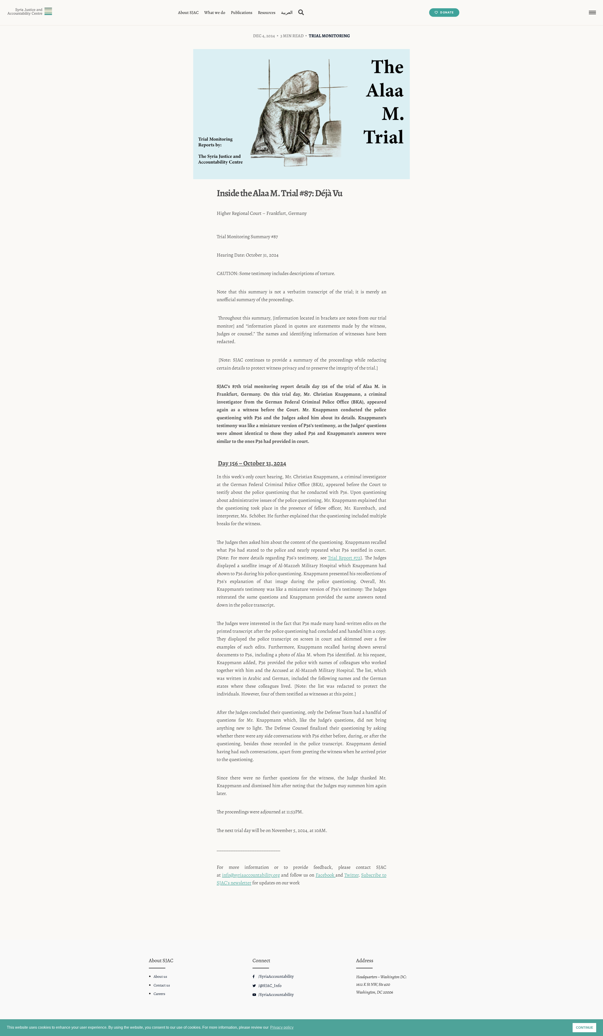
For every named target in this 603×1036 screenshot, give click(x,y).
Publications (241, 12)
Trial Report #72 (344, 557)
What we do (214, 12)
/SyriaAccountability (275, 976)
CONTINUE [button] (584, 1027)
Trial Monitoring (329, 36)
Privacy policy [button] (281, 1027)
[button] (592, 12)
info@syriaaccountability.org (251, 875)
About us (160, 976)
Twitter (351, 875)
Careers (159, 993)
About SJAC (188, 12)
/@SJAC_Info (269, 985)
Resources (266, 12)
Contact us (162, 985)
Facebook (325, 875)
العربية (287, 12)
